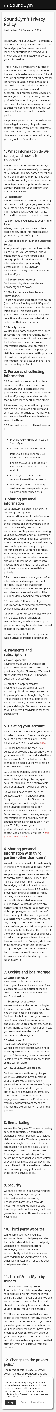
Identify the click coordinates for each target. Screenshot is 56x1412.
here (42, 742)
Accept (10, 1402)
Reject (24, 1402)
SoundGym (21, 5)
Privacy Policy (37, 1402)
